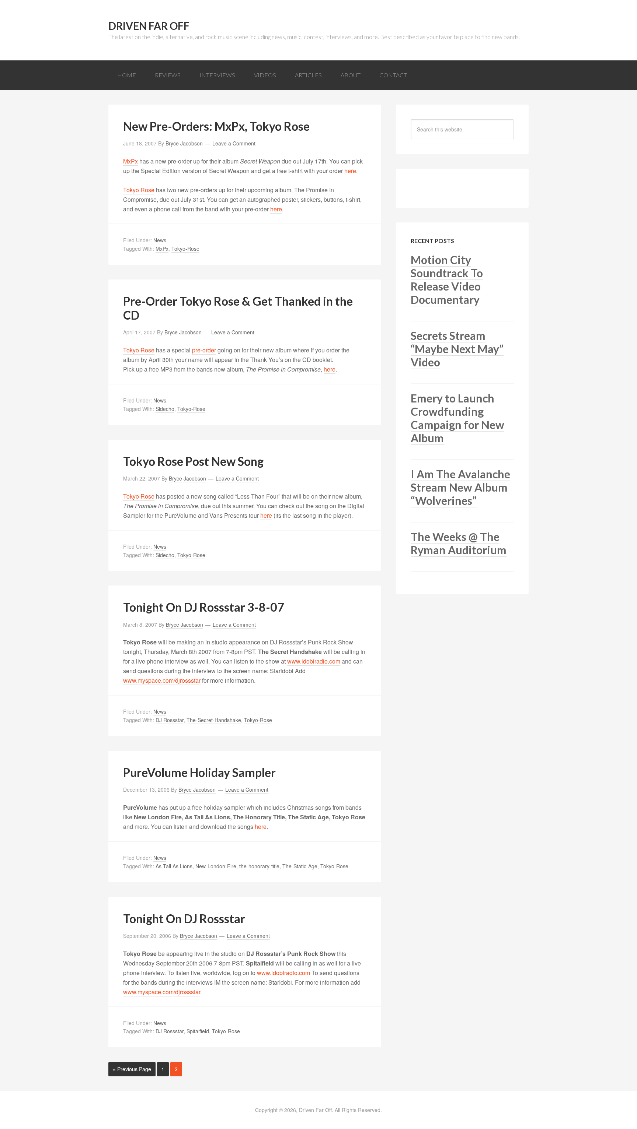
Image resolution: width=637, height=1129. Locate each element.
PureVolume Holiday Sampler (199, 772)
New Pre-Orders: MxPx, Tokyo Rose (216, 126)
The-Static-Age (299, 866)
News (159, 240)
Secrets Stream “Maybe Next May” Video (457, 349)
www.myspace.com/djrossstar (162, 680)
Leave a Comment (233, 143)
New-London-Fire (215, 866)
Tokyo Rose (138, 190)
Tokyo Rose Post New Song (193, 461)
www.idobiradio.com (313, 661)
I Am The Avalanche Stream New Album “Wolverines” (460, 487)
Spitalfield (198, 1031)
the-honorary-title (259, 866)
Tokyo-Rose (185, 248)
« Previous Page (132, 1069)
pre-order (204, 350)
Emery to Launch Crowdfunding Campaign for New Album (457, 417)
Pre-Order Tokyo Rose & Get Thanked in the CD (238, 308)
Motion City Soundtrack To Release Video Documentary (447, 279)
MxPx (130, 161)
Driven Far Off (148, 26)
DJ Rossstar (170, 720)
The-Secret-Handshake (214, 720)
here (350, 170)
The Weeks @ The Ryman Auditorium (459, 543)
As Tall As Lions (174, 866)
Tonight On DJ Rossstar (184, 918)
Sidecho (165, 408)
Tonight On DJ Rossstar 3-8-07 (203, 607)
